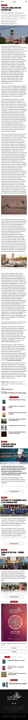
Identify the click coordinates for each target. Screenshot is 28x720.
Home (4, 707)
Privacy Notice (14, 710)
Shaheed (19, 384)
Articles (8, 708)
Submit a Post (22, 707)
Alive (18, 381)
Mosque (13, 384)
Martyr (8, 384)
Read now (14, 648)
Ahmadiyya (13, 381)
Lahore (3, 384)
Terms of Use (20, 708)
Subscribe (14, 651)
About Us (9, 707)
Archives (15, 707)
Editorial (14, 708)
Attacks (22, 381)
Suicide (24, 384)
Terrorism (4, 385)
